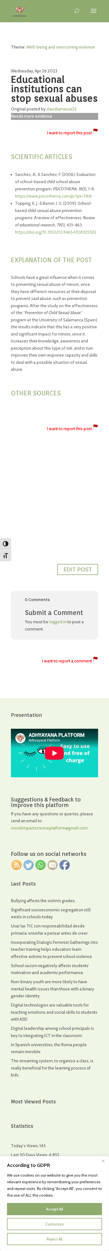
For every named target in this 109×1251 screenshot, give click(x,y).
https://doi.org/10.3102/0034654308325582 (55, 232)
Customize (54, 1224)
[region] (54, 1203)
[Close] (103, 1160)
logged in (58, 621)
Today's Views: (25, 1145)
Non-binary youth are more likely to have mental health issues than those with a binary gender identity (52, 988)
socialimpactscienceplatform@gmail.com (49, 828)
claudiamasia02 (61, 109)
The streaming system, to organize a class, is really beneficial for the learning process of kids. (52, 1068)
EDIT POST (77, 569)
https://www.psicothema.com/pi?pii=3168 (53, 196)
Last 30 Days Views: (30, 1154)
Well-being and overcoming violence (60, 47)
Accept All (54, 1209)
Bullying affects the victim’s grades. (43, 900)
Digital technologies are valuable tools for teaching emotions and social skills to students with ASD (54, 1012)
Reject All (54, 1239)
